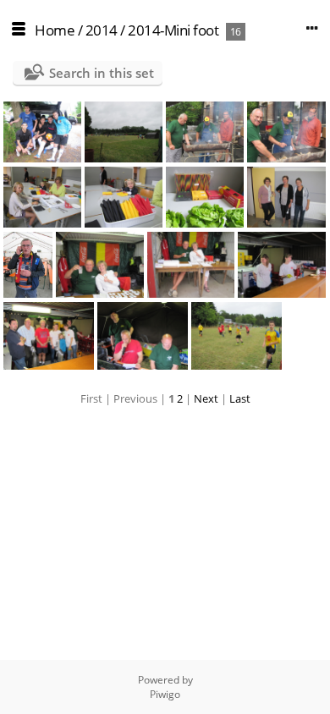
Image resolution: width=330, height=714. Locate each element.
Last (239, 398)
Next (206, 398)
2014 (101, 30)
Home (54, 30)
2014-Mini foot (173, 30)
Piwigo (165, 694)
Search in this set (101, 72)
